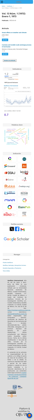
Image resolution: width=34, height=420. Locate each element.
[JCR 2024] (12, 116)
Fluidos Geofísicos (8, 262)
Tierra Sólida (6, 271)
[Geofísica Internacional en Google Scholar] (17, 246)
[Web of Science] (10, 159)
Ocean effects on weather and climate (14, 32)
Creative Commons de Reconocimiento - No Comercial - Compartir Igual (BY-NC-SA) (17, 375)
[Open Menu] (2, 2)
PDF (5, 40)
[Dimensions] (24, 200)
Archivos (9, 6)
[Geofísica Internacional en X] (12, 231)
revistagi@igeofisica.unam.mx (17, 314)
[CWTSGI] (17, 107)
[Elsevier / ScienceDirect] (24, 214)
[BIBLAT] (10, 186)
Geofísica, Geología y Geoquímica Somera (14, 265)
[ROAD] (10, 214)
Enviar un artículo (9, 60)
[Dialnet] (10, 180)
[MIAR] (10, 200)
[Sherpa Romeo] (24, 166)
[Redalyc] (24, 186)
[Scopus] (24, 159)
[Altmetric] (10, 207)
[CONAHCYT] (10, 193)
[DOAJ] (10, 173)
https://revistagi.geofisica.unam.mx (19, 310)
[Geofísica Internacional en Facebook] (17, 231)
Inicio (3, 6)
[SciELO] (24, 180)
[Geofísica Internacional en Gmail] (22, 231)
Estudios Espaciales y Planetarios (12, 268)
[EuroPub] (24, 207)
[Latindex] (24, 173)
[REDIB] (24, 193)
